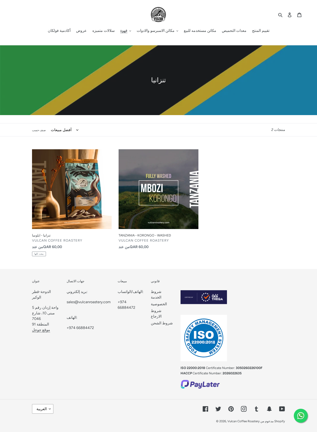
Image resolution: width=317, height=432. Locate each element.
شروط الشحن (162, 323)
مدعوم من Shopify (272, 421)
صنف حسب (39, 130)
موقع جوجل (41, 330)
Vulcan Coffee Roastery (243, 421)
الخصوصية (159, 304)
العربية (41, 409)
